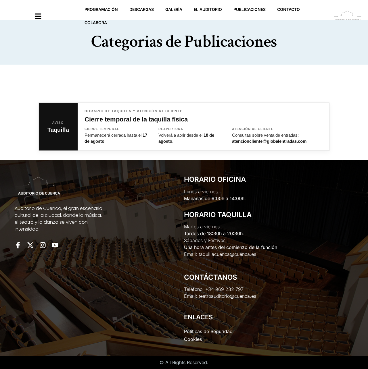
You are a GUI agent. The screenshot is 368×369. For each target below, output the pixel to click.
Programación (101, 9)
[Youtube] (55, 245)
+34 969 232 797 (224, 289)
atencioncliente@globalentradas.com (269, 141)
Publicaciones (249, 9)
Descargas (141, 9)
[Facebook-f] (18, 245)
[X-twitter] (30, 245)
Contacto (288, 9)
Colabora (96, 22)
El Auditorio (208, 9)
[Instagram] (42, 245)
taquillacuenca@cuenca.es (227, 254)
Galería (173, 9)
